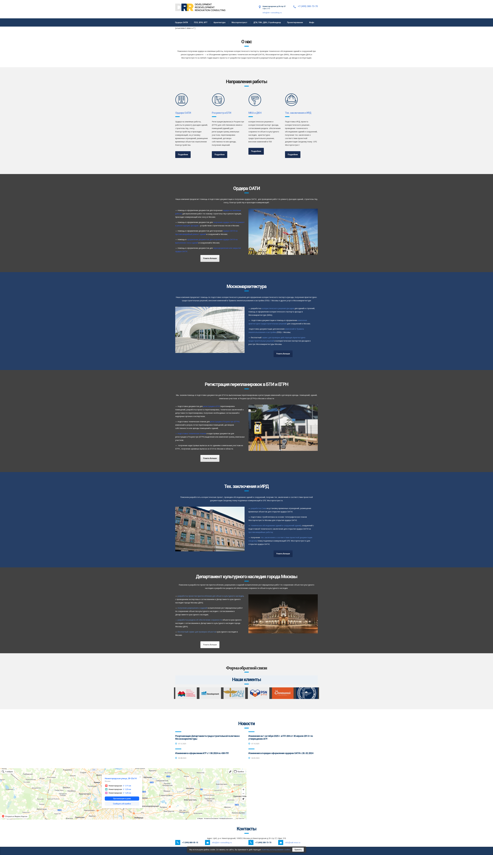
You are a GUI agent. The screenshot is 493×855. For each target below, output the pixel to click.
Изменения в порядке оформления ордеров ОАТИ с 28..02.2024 (280, 753)
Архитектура (219, 22)
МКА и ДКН (254, 112)
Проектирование (295, 22)
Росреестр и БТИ (221, 112)
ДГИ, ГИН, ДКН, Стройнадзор (267, 22)
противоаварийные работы (260, 532)
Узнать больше (210, 258)
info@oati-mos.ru (292, 843)
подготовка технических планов (192, 433)
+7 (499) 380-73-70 (308, 6)
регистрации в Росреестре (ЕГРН (224, 421)
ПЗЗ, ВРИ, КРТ (200, 22)
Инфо (311, 22)
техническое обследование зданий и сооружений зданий (275, 525)
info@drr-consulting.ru (272, 13)
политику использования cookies (276, 849)
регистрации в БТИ (211, 406)
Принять (298, 849)
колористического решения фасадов (278, 308)
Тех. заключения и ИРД (298, 112)
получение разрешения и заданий (192, 608)
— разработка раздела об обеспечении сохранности (198, 620)
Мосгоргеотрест (239, 22)
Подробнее (183, 154)
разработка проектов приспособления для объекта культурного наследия (211, 596)
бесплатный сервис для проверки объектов (197, 632)
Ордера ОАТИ (181, 22)
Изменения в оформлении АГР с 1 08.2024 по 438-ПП (202, 753)
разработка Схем (258, 508)
